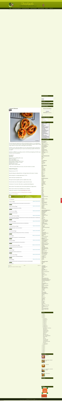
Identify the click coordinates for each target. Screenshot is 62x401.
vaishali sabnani (12, 254)
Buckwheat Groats (44, 214)
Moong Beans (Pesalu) (44, 149)
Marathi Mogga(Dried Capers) (45, 248)
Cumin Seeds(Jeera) (44, 241)
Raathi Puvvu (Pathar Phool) (45, 252)
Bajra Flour (43, 199)
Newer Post (9, 265)
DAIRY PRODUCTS (44, 165)
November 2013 (45, 343)
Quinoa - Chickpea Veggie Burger (46, 335)
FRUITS (43, 187)
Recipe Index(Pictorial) (25, 8)
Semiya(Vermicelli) (44, 232)
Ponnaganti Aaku (43, 297)
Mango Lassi (44, 333)
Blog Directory (2, 400)
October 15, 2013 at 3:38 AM (36, 249)
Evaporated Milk (43, 170)
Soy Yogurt (43, 259)
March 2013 (44, 320)
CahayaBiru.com (40, 399)
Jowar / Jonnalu (43, 219)
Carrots (42, 275)
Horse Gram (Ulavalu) (44, 145)
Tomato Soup (44, 338)
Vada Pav (44, 337)
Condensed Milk (43, 168)
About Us (46, 8)
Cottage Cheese (43, 169)
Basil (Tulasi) (43, 238)
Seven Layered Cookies (45, 339)
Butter (42, 166)
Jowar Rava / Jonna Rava (44, 221)
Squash (42, 304)
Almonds (43, 179)
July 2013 (44, 324)
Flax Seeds (43, 245)
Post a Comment (11, 263)
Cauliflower (43, 276)
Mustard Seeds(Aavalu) (44, 250)
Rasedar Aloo (44, 342)
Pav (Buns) (43, 157)
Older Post (39, 265)
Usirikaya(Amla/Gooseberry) (45, 196)
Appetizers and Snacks (17, 196)
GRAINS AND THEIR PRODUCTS (46, 210)
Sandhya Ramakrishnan (13, 245)
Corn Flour (43, 203)
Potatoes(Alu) (43, 298)
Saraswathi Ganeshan (13, 215)
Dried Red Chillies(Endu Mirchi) (45, 243)
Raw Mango (43, 301)
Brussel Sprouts (43, 273)
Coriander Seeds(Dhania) (44, 240)
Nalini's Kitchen (12, 206)
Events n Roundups (41, 8)
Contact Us (51, 8)
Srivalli (10, 259)
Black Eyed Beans (44, 142)
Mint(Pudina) (43, 249)
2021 (43, 351)
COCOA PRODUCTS (44, 160)
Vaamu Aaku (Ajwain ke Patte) (45, 308)
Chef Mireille (11, 231)
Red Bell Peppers (43, 303)
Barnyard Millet (43, 212)
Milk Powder (43, 173)
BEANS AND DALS (44, 141)
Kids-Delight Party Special (25, 190)
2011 (43, 315)
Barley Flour (43, 200)
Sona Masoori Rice (44, 234)
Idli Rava (43, 218)
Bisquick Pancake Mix (25, 196)
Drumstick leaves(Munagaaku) (45, 285)
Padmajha (11, 240)
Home (10, 8)
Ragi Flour (43, 206)
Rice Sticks (43, 230)
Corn (42, 282)
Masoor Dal (43, 148)
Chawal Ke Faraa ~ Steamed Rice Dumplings (49, 369)
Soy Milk (43, 258)
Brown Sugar (43, 262)
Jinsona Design (31, 399)
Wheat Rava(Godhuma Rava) (45, 236)
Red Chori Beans (43, 152)
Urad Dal (43, 154)
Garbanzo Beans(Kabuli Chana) (45, 144)
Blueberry (43, 190)
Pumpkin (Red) (43, 299)
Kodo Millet (43, 222)
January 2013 (44, 318)
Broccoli (42, 272)
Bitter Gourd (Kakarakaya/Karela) (45, 271)
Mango (42, 192)
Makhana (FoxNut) (44, 184)
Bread (42, 156)
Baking (21, 196)
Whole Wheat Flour (44, 208)
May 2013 (44, 322)
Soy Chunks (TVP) (44, 257)
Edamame (43, 286)
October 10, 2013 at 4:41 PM (36, 201)
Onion (42, 295)
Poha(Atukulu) (43, 225)
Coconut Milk (43, 182)
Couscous (43, 216)
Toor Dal (43, 153)
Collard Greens (43, 281)
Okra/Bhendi (43, 294)
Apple (42, 188)
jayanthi (10, 250)
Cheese (34, 196)
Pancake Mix (43, 205)
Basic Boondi (47, 355)
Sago (42, 231)
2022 (43, 352)
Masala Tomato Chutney (45, 334)
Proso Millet (43, 226)
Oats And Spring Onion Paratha (46, 341)
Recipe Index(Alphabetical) (16, 8)
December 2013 (45, 344)
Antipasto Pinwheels (13, 108)
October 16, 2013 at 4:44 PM (36, 254)
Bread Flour (43, 201)
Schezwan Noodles (48, 373)
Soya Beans (43, 256)
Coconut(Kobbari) (44, 181)
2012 (43, 316)
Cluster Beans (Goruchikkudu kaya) (45, 280)
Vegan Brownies (45, 332)
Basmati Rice (43, 213)
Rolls (42, 159)
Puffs (42, 158)
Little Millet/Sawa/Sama (44, 223)
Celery (42, 277)
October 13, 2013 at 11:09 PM (36, 235)
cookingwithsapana (12, 226)
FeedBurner (49, 112)
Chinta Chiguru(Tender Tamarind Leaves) (46, 279)
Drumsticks (43, 284)
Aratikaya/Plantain (44, 267)
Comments (44, 120)
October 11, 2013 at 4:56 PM (36, 230)
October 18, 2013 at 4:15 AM (36, 259)
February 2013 (44, 319)
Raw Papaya (43, 302)
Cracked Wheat (43, 217)
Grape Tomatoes (43, 288)
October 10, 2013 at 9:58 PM (36, 215)
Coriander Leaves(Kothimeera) (45, 239)
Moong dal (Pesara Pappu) (44, 150)
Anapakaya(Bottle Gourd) (44, 266)
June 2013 (44, 323)
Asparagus (43, 268)
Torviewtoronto (12, 211)
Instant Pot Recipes (34, 8)
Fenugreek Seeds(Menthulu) (45, 244)
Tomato (42, 307)
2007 (43, 313)
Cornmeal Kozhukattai (45, 340)
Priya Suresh (11, 221)
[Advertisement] (24, 101)
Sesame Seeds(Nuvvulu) (44, 253)
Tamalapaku (31, 3)
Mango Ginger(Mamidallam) (45, 247)
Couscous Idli (47, 364)
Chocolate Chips (43, 162)
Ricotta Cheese (43, 175)
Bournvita (43, 161)
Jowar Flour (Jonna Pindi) (44, 204)
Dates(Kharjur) (43, 183)
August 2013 (44, 325)
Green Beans (43, 289)
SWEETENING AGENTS (45, 261)
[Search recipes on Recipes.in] (44, 397)
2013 (43, 317)
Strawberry (43, 195)
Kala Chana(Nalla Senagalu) (45, 146)
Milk (42, 172)
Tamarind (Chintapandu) (44, 254)
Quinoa (42, 228)
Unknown (11, 201)
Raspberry (43, 194)
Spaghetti (43, 235)
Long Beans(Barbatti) (44, 292)
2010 (43, 314)
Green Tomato (43, 290)
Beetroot (42, 270)
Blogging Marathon (30, 196)
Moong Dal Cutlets (45, 336)
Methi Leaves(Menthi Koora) (45, 293)
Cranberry (43, 191)
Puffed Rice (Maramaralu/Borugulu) (45, 227)
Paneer (42, 174)
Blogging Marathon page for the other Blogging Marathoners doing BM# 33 (22, 192)
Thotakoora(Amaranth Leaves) (45, 306)
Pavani (10, 235)
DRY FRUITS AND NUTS (45, 178)
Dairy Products (37, 196)
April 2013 (44, 321)
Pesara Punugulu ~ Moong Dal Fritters (48, 360)
